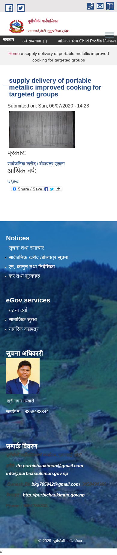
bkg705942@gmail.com (56, 484)
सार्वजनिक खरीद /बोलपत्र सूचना (38, 257)
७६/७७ (14, 181)
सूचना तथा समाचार (26, 248)
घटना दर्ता (18, 310)
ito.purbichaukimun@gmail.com (49, 465)
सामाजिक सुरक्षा (23, 319)
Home (14, 53)
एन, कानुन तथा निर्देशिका (32, 267)
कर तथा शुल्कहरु (24, 276)
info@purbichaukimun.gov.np (37, 473)
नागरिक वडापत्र (23, 329)
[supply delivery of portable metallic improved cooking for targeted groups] (42, 128)
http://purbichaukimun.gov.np (54, 494)
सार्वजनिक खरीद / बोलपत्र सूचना (36, 163)
